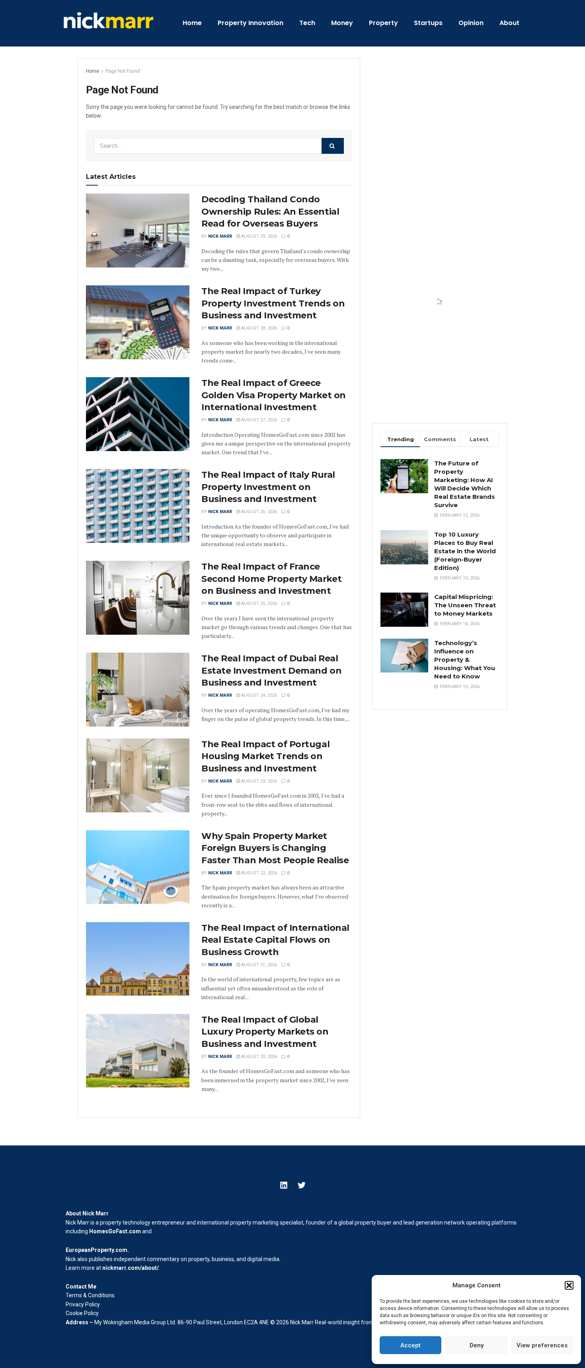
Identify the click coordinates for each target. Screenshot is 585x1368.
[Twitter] (302, 1185)
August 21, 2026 (258, 964)
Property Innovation (250, 22)
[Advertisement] (439, 177)
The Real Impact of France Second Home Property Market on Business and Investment (271, 579)
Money (342, 22)
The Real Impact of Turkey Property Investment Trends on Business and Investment (273, 303)
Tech (307, 22)
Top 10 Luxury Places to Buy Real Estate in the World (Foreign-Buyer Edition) (465, 551)
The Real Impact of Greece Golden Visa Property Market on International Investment (273, 395)
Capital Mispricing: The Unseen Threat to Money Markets (465, 605)
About (509, 22)
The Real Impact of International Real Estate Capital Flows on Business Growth (275, 940)
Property (383, 22)
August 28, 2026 (258, 328)
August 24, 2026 (258, 695)
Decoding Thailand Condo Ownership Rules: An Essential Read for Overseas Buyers (270, 211)
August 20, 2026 (258, 1056)
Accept (410, 1345)
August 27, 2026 (258, 419)
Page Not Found (122, 71)
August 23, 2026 (258, 781)
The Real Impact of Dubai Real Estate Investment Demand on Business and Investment (271, 670)
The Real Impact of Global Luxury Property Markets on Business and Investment (265, 1032)
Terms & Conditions (90, 1295)
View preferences (542, 1345)
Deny (477, 1345)
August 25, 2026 (258, 603)
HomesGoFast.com (115, 1231)
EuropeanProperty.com (96, 1250)
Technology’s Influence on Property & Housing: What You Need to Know (464, 659)
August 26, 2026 (258, 511)
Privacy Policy (83, 1304)
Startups (428, 22)
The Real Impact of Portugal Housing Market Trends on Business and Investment (265, 756)
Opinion (471, 22)
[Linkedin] (284, 1185)
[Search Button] (333, 146)
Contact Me (81, 1286)
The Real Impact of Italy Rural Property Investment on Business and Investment (268, 487)
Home (192, 22)
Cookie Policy (82, 1313)
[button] (569, 1285)
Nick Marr (220, 236)
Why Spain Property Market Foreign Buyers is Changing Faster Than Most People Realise (275, 848)
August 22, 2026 (258, 873)
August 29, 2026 (258, 236)
